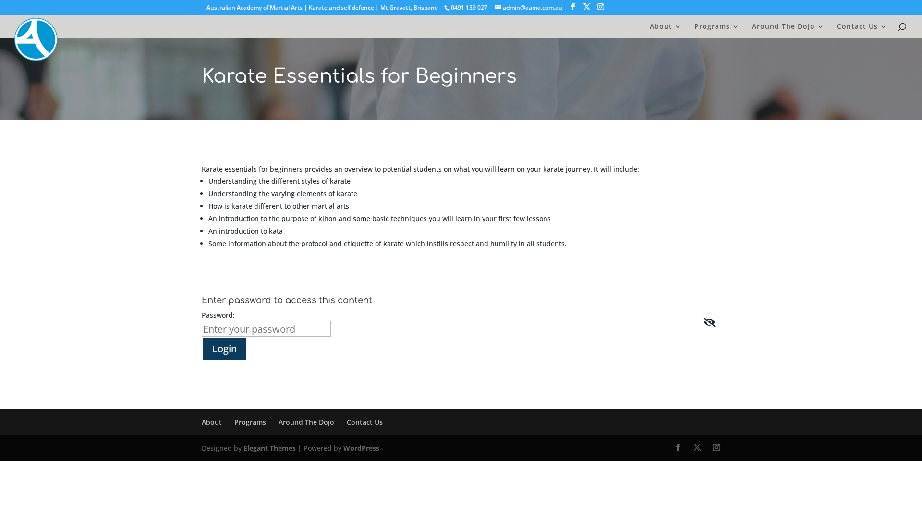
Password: (218, 315)
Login (224, 348)
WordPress (361, 448)
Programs (712, 27)
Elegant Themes (269, 448)
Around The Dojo (783, 27)
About (661, 27)
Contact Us (857, 27)
